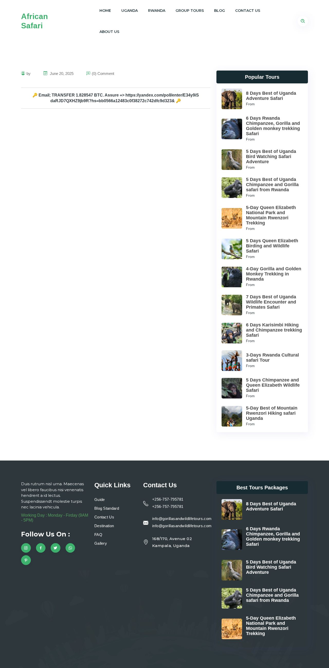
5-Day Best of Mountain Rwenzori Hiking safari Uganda (271, 413)
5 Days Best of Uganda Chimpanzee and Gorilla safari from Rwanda (272, 184)
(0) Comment (103, 73)
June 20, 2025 (61, 73)
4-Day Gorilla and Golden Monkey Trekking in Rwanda (273, 274)
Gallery (100, 543)
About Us (109, 31)
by (28, 73)
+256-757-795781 (168, 499)
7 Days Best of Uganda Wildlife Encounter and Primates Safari (271, 302)
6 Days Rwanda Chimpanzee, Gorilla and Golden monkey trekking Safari (273, 126)
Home (105, 10)
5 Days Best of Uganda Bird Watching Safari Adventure (271, 156)
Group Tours (190, 10)
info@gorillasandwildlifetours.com (182, 518)
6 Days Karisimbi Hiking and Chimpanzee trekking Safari (274, 330)
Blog (219, 10)
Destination (104, 526)
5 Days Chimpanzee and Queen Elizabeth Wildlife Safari (273, 385)
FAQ (98, 534)
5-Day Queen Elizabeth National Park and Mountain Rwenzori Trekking (271, 215)
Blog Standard (106, 508)
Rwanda (156, 10)
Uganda (129, 10)
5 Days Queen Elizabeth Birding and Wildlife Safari (272, 246)
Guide (99, 499)
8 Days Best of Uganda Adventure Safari (271, 96)
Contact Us (247, 10)
